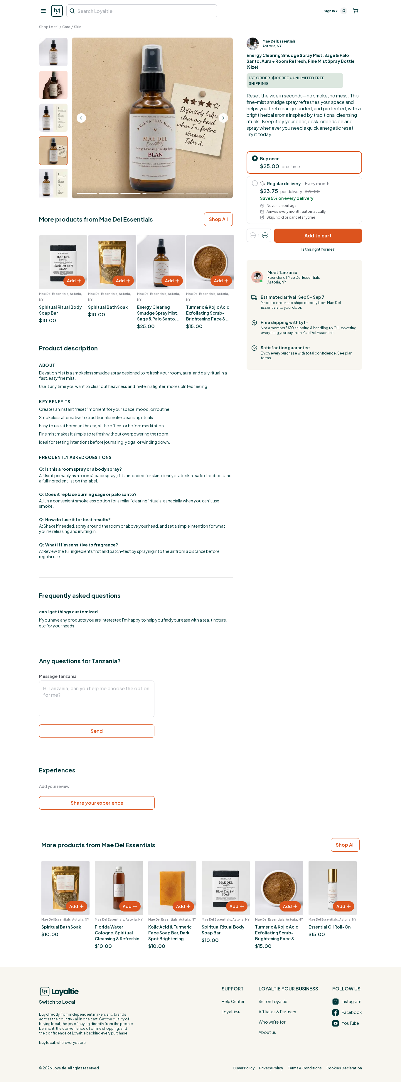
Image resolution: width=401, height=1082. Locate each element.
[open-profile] (344, 11)
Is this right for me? (318, 249)
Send (97, 731)
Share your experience (97, 803)
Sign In (329, 11)
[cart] (356, 11)
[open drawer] (43, 11)
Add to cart (318, 235)
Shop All (218, 219)
